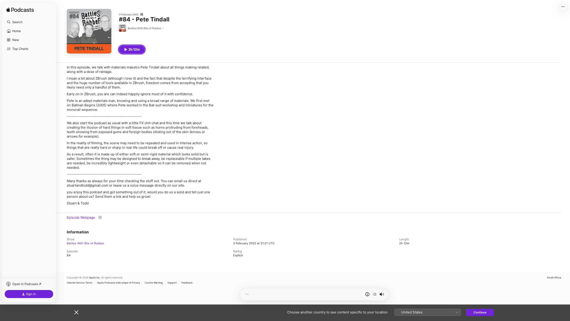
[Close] (76, 312)
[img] (20, 10)
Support (172, 283)
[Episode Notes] (367, 294)
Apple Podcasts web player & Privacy (118, 283)
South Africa (554, 277)
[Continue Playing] (374, 294)
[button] (29, 22)
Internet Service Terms (79, 283)
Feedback (187, 283)
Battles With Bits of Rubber (85, 243)
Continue (480, 312)
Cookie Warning (154, 283)
